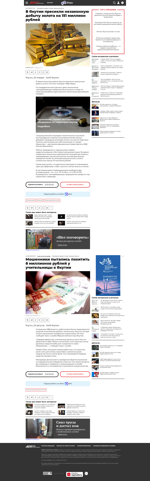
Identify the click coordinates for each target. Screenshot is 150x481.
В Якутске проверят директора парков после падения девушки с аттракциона (108, 39)
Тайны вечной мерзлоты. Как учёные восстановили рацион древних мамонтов (76, 406)
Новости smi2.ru (32, 250)
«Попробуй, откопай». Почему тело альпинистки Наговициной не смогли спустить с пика (112, 335)
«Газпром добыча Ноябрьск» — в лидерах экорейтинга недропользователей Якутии (108, 48)
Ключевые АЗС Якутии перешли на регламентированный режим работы (108, 23)
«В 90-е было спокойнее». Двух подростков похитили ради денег (111, 308)
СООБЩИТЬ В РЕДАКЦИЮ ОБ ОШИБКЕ (104, 446)
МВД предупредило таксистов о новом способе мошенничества (110, 359)
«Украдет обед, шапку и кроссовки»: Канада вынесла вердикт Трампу (111, 111)
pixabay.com (38, 67)
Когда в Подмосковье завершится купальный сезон (111, 366)
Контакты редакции (47, 446)
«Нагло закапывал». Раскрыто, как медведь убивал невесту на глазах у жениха (112, 67)
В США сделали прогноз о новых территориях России (110, 353)
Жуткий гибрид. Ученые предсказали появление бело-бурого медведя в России (112, 87)
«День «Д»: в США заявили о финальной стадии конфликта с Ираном (110, 119)
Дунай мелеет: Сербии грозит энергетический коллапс (109, 373)
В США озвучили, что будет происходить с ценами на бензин (110, 105)
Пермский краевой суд (33, 315)
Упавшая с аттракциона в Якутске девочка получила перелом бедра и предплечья (108, 15)
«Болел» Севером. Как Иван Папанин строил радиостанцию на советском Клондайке (44, 412)
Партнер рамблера (59, 473)
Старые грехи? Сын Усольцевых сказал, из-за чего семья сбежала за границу (112, 60)
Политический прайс (84, 446)
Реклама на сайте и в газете (66, 446)
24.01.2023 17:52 (30, 8)
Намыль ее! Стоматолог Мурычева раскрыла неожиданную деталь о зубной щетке (111, 94)
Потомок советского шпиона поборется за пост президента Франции (109, 126)
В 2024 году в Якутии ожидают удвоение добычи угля (76, 222)
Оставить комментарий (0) (75, 184)
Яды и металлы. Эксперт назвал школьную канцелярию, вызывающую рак (111, 322)
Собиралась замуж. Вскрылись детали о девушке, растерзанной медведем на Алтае (111, 329)
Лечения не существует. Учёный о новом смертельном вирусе (111, 73)
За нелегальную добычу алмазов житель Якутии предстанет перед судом (77, 216)
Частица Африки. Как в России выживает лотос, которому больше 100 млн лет (112, 81)
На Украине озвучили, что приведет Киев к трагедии (111, 346)
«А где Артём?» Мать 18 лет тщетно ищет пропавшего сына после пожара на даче (112, 302)
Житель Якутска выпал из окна (108, 32)
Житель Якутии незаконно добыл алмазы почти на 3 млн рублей (45, 222)
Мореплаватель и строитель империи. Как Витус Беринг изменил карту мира (76, 412)
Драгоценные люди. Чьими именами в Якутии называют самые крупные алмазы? (43, 216)
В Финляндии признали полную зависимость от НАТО (110, 132)
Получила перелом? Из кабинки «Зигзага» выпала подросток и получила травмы (44, 406)
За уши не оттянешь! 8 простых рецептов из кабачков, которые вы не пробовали (112, 315)
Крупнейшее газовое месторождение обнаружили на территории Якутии (58, 120)
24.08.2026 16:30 (31, 256)
